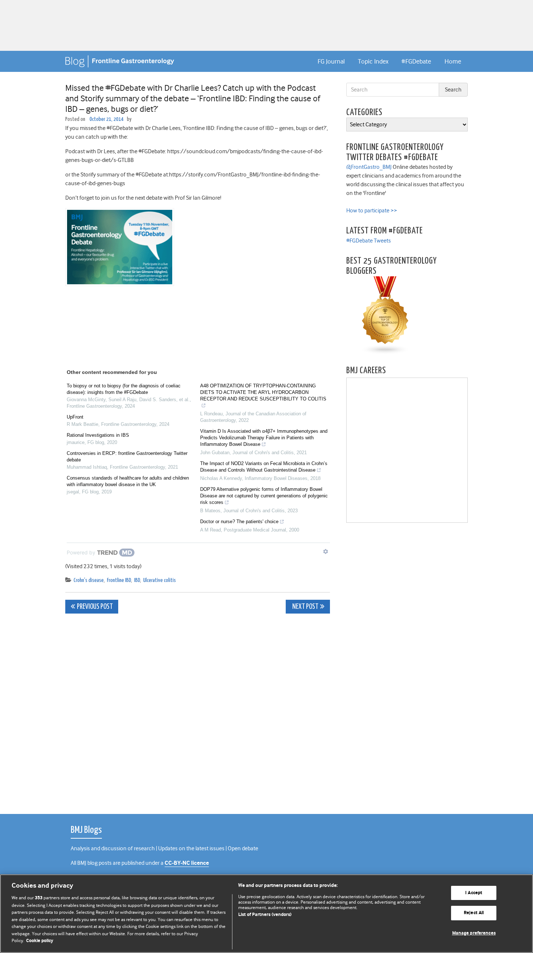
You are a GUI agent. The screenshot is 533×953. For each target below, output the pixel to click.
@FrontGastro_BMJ (369, 167)
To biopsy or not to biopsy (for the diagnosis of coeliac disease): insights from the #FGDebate (124, 389)
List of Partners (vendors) (265, 914)
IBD (137, 580)
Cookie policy (39, 941)
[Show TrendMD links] (326, 551)
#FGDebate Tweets (368, 240)
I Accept (473, 893)
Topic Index (373, 61)
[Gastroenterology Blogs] (385, 315)
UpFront (75, 417)
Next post (304, 606)
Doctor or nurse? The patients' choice (239, 521)
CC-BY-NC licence (187, 863)
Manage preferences (474, 933)
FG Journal (331, 61)
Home (453, 61)
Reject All (474, 913)
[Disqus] (197, 710)
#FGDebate (416, 61)
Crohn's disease (89, 580)
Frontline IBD (119, 580)
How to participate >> (371, 210)
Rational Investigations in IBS (98, 435)
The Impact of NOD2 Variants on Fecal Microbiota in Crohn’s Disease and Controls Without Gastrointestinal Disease (263, 467)
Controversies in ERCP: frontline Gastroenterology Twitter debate (127, 457)
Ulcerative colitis (159, 580)
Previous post (95, 606)
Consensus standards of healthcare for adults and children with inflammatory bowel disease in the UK (128, 481)
